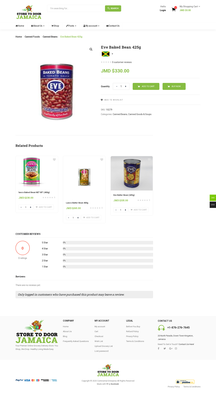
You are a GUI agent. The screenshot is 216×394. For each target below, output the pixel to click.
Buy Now (176, 86)
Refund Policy (132, 331)
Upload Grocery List (104, 346)
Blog (65, 336)
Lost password (101, 351)
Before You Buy (133, 326)
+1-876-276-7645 (178, 327)
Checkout (99, 336)
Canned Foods (32, 36)
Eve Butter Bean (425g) (124, 195)
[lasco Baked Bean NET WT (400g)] (31, 158)
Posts (71, 26)
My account (91, 26)
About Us (38, 26)
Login (163, 10)
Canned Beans (50, 36)
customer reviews (122, 62)
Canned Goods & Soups (139, 114)
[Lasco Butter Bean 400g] (84, 158)
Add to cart (148, 86)
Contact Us (114, 26)
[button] (189, 8)
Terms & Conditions (135, 341)
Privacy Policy (132, 336)
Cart (96, 331)
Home (21, 26)
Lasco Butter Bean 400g (77, 203)
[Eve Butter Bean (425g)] (132, 158)
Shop (56, 26)
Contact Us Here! (186, 344)
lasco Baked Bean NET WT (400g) (34, 192)
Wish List (99, 341)
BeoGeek (115, 384)
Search (115, 8)
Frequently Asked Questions (76, 341)
